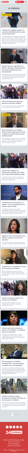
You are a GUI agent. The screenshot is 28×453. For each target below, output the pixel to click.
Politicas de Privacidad (14, 446)
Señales (20, 2)
